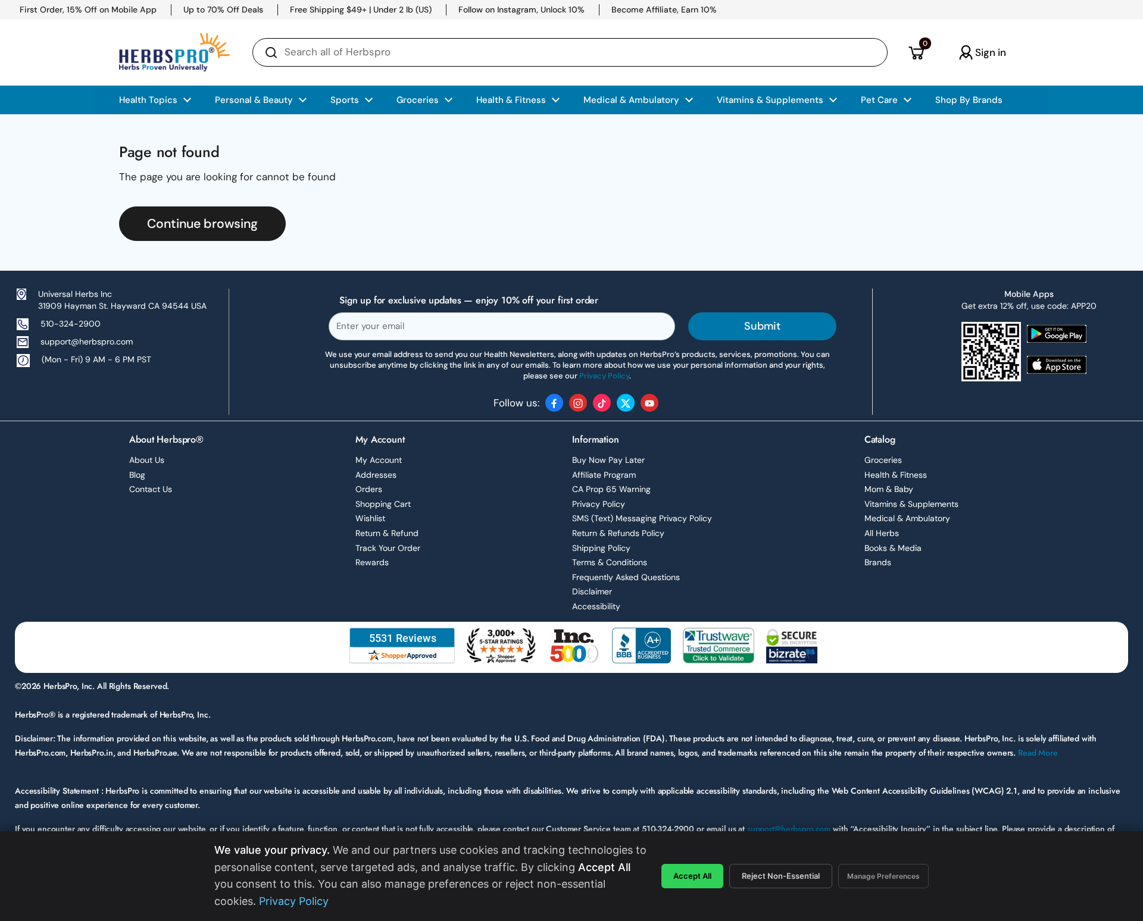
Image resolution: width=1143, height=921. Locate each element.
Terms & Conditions (609, 562)
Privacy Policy (598, 504)
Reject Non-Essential (781, 876)
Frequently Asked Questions (626, 577)
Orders (368, 489)
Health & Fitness (895, 474)
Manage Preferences (883, 876)
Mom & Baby (888, 489)
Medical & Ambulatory (907, 518)
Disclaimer (592, 591)
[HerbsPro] (174, 52)
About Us (146, 460)
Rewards (372, 562)
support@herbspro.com (86, 341)
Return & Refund (387, 533)
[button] (916, 52)
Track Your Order (387, 548)
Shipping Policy (601, 548)
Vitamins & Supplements (911, 504)
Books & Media (893, 548)
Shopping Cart (383, 504)
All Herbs (881, 533)
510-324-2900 (70, 323)
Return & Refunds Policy (618, 533)
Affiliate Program (604, 474)
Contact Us (150, 489)
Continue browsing (202, 223)
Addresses (375, 474)
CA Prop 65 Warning (611, 489)
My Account (378, 460)
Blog (137, 474)
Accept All (692, 876)
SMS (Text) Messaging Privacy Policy (642, 518)
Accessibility (596, 606)
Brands (877, 562)
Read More (1038, 753)
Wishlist (370, 518)
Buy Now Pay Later (608, 460)
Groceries (883, 460)
